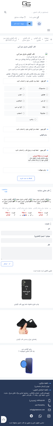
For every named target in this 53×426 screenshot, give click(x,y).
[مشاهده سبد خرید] (39, 23)
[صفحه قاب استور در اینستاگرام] (49, 416)
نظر (49, 245)
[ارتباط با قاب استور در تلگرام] (31, 416)
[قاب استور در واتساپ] (40, 416)
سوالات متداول (19, 17)
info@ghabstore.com (37, 410)
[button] (32, 215)
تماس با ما (33, 17)
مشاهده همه (4, 191)
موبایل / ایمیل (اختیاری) (42, 236)
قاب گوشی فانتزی (37, 39)
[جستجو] (5, 12)
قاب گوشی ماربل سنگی (26, 39)
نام (49, 229)
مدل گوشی (43, 135)
